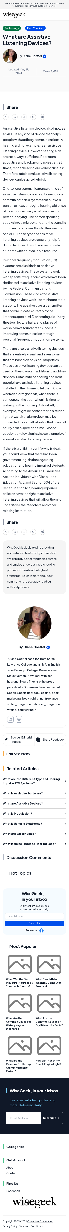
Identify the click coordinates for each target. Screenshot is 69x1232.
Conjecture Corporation (40, 1221)
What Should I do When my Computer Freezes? (48, 982)
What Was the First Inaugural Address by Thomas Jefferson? (19, 982)
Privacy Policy (10, 1226)
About (10, 1167)
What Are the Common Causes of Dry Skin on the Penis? (49, 1021)
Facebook (13, 1191)
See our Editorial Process (21, 739)
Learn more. (51, 6)
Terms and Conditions (31, 1226)
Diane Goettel (32, 56)
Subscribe (34, 923)
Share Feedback (53, 739)
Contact (12, 1173)
